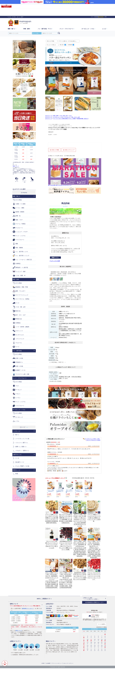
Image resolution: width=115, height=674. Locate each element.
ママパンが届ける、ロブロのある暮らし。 (68, 41)
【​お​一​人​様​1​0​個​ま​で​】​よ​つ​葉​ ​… (69, 491)
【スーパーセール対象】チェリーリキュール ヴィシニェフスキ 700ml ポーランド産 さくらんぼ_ (51, 545)
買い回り (63, 44)
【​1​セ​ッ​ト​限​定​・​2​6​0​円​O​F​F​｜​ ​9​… (50, 491)
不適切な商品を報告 (70, 155)
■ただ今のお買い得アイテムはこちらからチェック (59, 185)
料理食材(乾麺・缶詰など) (82, 118)
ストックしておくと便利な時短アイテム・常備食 (64, 118)
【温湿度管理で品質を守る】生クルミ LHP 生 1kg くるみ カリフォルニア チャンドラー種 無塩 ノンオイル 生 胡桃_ (79, 576)
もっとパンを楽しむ (51, 44)
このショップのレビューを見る (93, 440)
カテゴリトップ (48, 115)
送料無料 (71, 44)
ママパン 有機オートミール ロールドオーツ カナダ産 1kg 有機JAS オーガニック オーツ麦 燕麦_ (93, 518)
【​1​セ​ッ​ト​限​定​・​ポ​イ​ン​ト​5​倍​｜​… (88, 491)
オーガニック (67, 117)
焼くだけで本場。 (51, 41)
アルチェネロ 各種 (55, 261)
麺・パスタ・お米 (76, 117)
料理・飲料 (55, 115)
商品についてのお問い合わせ (56, 155)
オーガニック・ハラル (58, 117)
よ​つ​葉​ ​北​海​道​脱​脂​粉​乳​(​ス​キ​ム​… (59, 491)
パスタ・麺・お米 (63, 115)
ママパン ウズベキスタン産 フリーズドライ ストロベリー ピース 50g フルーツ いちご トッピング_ (93, 576)
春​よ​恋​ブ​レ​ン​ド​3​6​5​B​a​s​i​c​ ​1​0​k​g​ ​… (78, 491)
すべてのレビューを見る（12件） (92, 438)
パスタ (70, 115)
